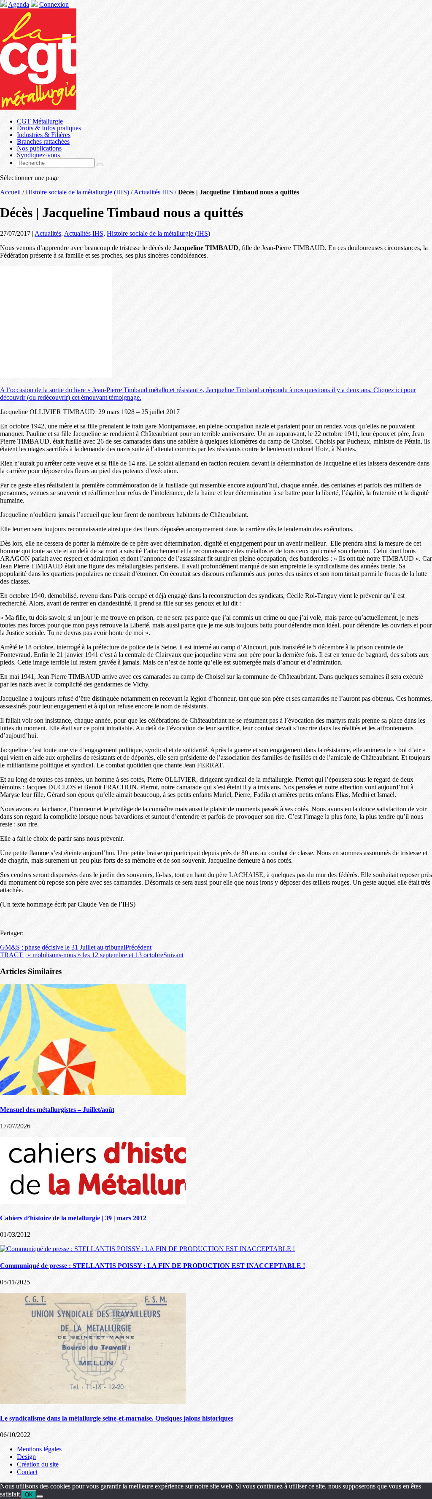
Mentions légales (39, 1449)
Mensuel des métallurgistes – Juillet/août (57, 1109)
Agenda (18, 4)
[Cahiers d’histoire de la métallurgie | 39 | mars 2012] (93, 1201)
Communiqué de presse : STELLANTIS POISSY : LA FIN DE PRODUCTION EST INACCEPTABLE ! (152, 1265)
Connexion (54, 4)
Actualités (48, 233)
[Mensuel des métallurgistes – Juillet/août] (93, 1092)
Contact (27, 1471)
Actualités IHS (153, 192)
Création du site (38, 1464)
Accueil (10, 192)
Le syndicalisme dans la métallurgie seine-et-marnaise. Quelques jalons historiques (116, 1418)
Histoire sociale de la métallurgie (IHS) (77, 192)
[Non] (39, 1496)
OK (29, 1494)
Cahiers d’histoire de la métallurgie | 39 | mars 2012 (73, 1218)
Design (26, 1456)
